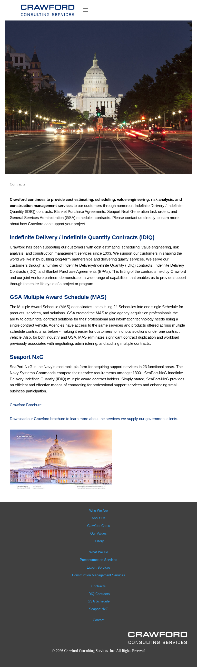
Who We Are (98, 511)
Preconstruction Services (98, 560)
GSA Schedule (99, 601)
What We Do (98, 552)
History (98, 541)
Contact (98, 620)
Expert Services (99, 567)
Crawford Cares (98, 526)
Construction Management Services (98, 575)
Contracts (98, 586)
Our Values (98, 533)
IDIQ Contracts (98, 594)
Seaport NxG (98, 609)
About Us (98, 518)
